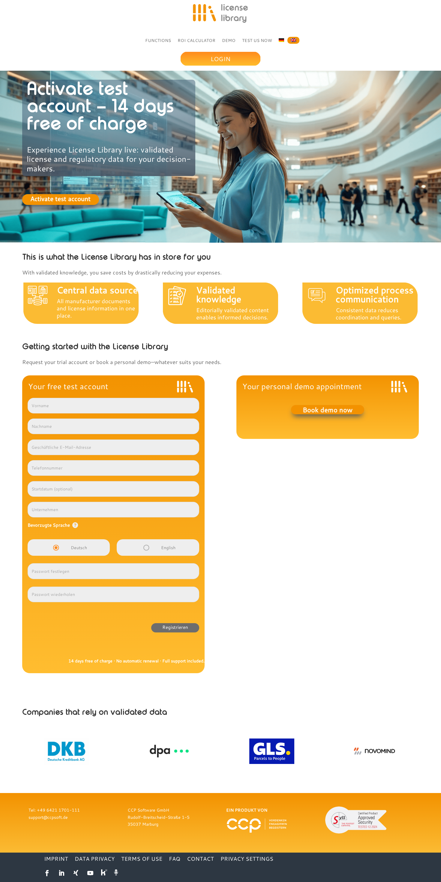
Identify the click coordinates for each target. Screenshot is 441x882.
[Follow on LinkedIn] (62, 873)
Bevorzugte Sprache (49, 525)
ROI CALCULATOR (196, 40)
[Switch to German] (281, 39)
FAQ (174, 859)
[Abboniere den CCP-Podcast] (117, 873)
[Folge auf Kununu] (105, 873)
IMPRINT (56, 859)
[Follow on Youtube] (90, 873)
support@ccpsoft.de (48, 817)
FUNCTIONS (158, 40)
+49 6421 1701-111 (58, 810)
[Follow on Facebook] (47, 873)
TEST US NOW (257, 40)
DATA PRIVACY (95, 859)
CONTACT (200, 859)
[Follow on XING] (76, 873)
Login (220, 59)
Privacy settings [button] (246, 859)
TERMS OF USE (141, 859)
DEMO (229, 40)
